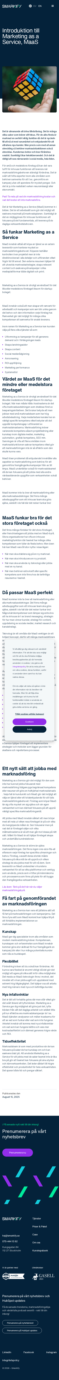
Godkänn (29, 722)
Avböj (29, 729)
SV (34, 6)
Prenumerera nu (17, 1152)
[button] (53, 6)
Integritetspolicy (19, 666)
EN (40, 6)
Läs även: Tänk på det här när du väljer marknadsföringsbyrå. (22, 888)
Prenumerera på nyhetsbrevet (20, 1322)
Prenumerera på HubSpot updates (22, 1330)
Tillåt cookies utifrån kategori (29, 714)
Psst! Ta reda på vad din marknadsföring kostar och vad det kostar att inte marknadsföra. (28, 198)
